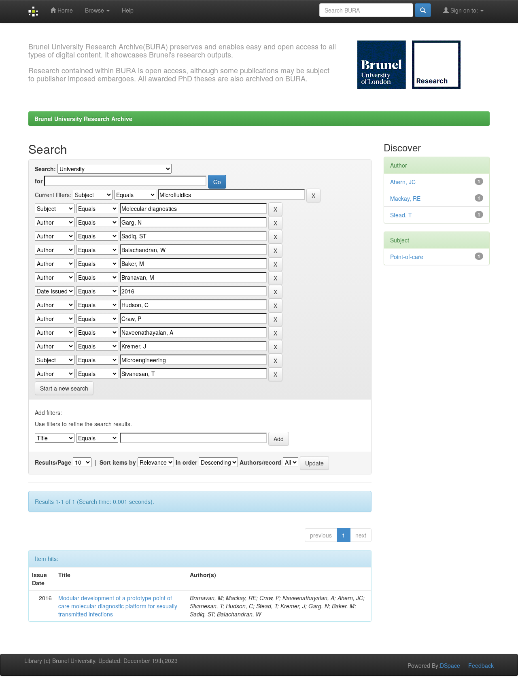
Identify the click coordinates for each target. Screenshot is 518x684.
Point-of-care (406, 257)
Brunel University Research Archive (83, 119)
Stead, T (401, 215)
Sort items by (118, 462)
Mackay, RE (405, 198)
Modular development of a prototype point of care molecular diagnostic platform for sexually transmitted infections (117, 606)
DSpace (450, 665)
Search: (45, 169)
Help (128, 10)
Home (64, 10)
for (38, 181)
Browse (95, 10)
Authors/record (260, 462)
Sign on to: (464, 10)
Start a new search (64, 388)
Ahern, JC (403, 182)
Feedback (481, 665)
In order (186, 462)
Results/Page (53, 462)
